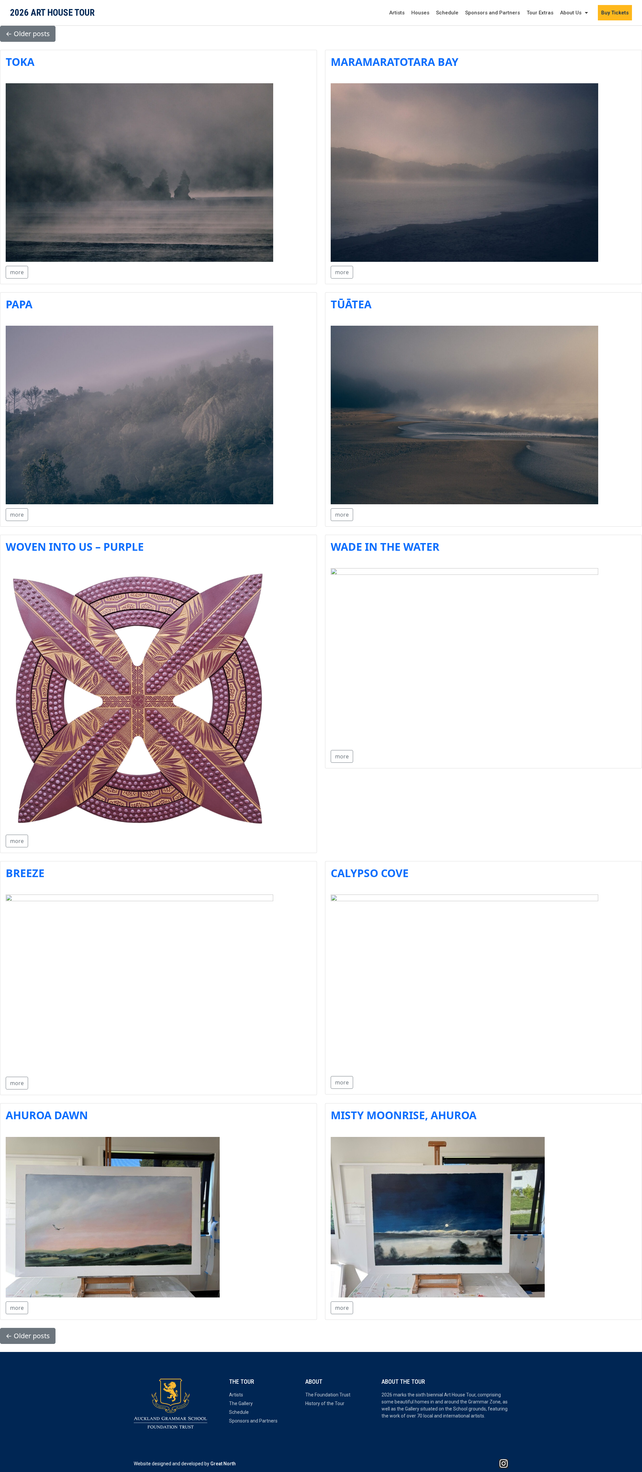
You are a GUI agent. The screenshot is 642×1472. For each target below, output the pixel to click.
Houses (420, 13)
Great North (223, 1463)
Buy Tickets (615, 13)
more (17, 272)
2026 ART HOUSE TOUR (52, 12)
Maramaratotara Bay (394, 62)
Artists (397, 13)
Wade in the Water (385, 546)
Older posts (28, 33)
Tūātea (351, 304)
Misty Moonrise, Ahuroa (403, 1115)
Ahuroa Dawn (47, 1115)
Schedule (447, 13)
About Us (570, 13)
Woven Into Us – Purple (75, 546)
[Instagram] (503, 1463)
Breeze (25, 873)
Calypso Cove (370, 873)
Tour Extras (540, 13)
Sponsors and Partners (492, 13)
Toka (20, 62)
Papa (19, 304)
